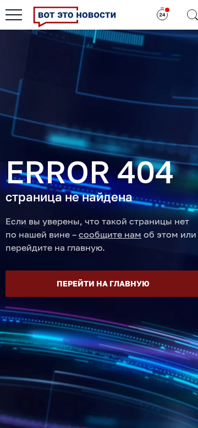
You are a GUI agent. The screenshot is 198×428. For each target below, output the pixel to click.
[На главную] (74, 15)
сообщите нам (110, 234)
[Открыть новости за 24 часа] (162, 15)
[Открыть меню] (14, 15)
